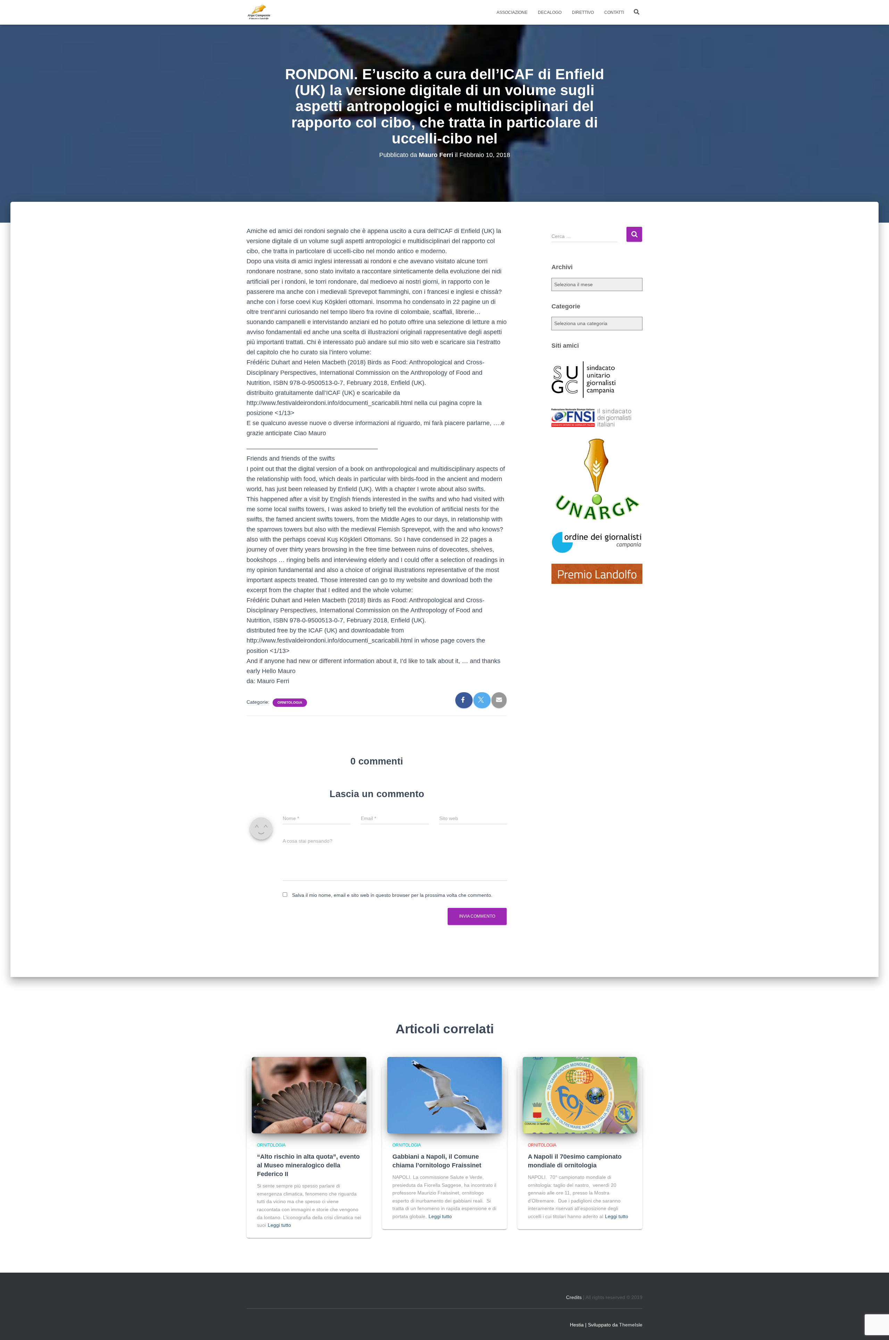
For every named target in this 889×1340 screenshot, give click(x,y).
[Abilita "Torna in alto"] (875, 1326)
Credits (574, 1297)
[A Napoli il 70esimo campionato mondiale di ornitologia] (580, 1095)
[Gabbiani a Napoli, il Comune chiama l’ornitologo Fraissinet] (444, 1095)
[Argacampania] (258, 12)
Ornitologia (289, 702)
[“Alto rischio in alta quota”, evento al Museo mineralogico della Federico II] (309, 1095)
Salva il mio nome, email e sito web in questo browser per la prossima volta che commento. (392, 895)
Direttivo (583, 12)
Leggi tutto (279, 1225)
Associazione (512, 12)
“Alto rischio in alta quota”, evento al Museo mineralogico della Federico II (308, 1165)
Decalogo (550, 12)
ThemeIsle (630, 1324)
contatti (614, 12)
